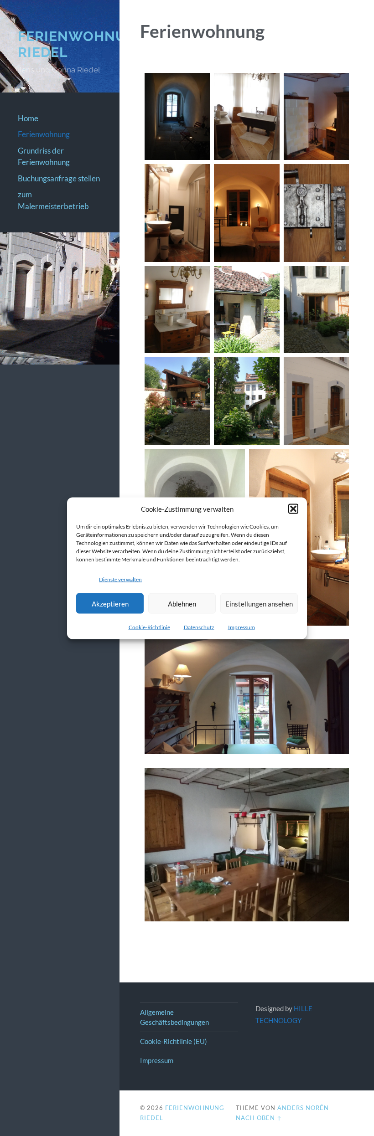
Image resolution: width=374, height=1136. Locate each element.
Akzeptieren (110, 603)
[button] (293, 508)
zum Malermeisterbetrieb (53, 200)
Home (28, 118)
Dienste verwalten (120, 579)
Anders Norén (303, 1107)
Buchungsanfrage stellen (59, 178)
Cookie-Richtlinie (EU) (173, 1041)
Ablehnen (182, 603)
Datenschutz (199, 627)
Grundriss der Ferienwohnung (44, 156)
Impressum (241, 627)
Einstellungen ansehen (259, 603)
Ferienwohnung (44, 134)
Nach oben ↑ (259, 1117)
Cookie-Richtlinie (149, 627)
